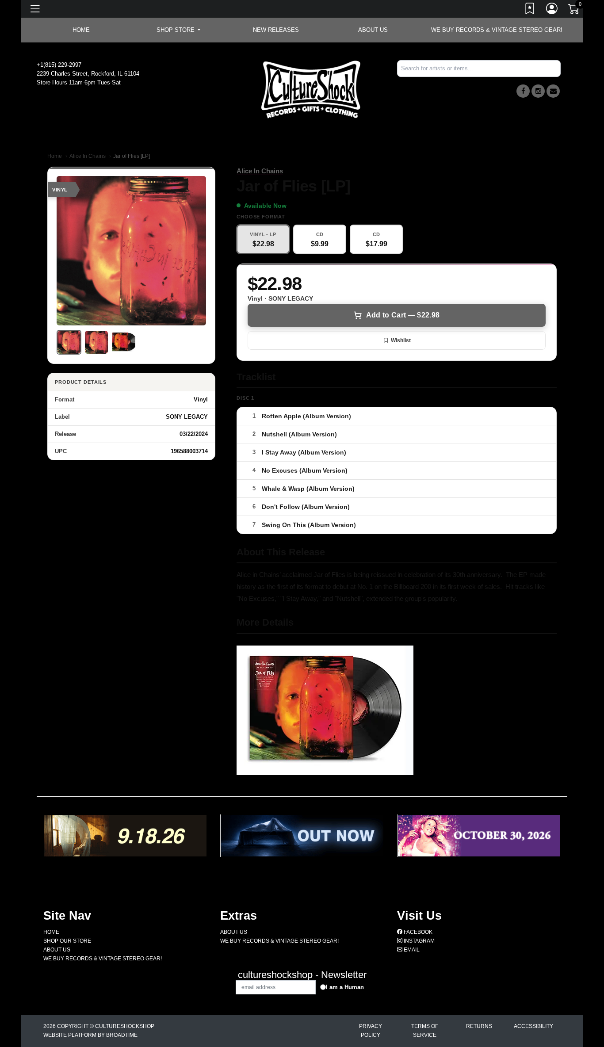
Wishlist (401, 340)
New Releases (276, 30)
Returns (479, 1026)
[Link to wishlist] (530, 10)
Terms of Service (424, 1030)
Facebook (417, 932)
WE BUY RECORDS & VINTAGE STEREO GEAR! (496, 30)
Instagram (418, 941)
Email (411, 950)
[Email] (553, 91)
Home (54, 156)
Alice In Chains (87, 156)
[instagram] (538, 91)
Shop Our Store (67, 941)
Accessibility (533, 1026)
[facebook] (523, 91)
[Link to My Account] (552, 10)
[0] (574, 10)
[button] (178, 30)
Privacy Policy (370, 1030)
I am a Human (345, 987)
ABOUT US (373, 30)
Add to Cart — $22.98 (403, 315)
